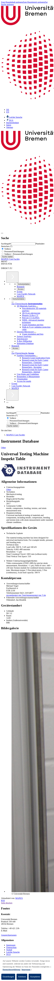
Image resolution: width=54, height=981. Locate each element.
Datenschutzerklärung (11, 970)
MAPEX (19, 898)
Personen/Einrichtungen (14, 251)
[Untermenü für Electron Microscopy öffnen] (35, 332)
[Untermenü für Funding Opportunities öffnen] (37, 356)
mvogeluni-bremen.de (26, 595)
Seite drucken (6, 903)
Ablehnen (22, 977)
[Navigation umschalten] (2, 233)
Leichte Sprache (13, 952)
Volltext (7, 249)
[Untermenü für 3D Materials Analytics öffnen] (37, 306)
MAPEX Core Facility (10, 259)
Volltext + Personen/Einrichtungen (18, 254)
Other (3, 447)
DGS (8, 954)
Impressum (10, 945)
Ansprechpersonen (9, 935)
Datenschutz (11, 947)
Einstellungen (8, 977)
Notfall (9, 950)
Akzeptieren (35, 977)
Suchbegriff (6, 244)
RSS (3, 900)
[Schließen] (13, 351)
